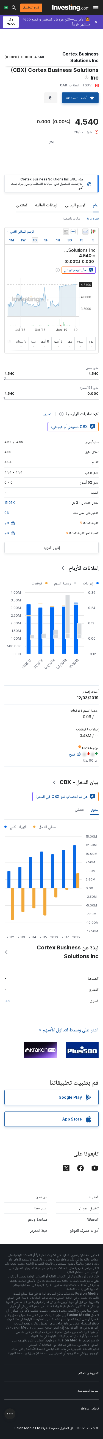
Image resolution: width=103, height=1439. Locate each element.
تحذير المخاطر (90, 1408)
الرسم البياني (75, 204)
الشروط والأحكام (88, 1373)
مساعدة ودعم (37, 1219)
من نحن (41, 1196)
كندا (7, 1000)
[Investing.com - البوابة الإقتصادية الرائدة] (70, 7)
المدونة (94, 1196)
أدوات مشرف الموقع (84, 1230)
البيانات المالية (47, 204)
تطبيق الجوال (89, 1208)
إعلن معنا (40, 1208)
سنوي (94, 809)
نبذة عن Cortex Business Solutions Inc (68, 952)
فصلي (79, 809)
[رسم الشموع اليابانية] (93, 232)
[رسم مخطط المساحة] (85, 232)
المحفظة (93, 1219)
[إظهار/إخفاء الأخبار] (66, 232)
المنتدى (22, 204)
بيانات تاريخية (71, 218)
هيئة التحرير (38, 1230)
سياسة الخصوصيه (88, 1390)
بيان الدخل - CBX (79, 782)
